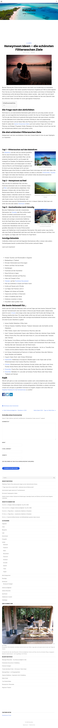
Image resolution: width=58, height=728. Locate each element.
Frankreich (5, 547)
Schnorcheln (46, 172)
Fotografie (4, 539)
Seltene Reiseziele (6, 590)
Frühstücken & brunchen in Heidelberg (10, 663)
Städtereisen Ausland (7, 597)
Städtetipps (4, 600)
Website (4, 455)
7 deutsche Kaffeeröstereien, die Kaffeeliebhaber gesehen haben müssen (23, 517)
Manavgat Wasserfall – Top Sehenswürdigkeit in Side (14, 659)
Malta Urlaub (5, 678)
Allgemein (29, 43)
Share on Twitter (7, 394)
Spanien (5, 565)
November (8, 369)
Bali (5, 188)
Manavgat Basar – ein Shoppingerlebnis (11, 672)
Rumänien (5, 559)
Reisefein (29, 10)
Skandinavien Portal (6, 715)
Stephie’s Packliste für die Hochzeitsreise (14, 390)
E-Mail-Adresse (6, 448)
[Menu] (1, 1)
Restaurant (4, 581)
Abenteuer (21, 203)
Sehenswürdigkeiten (6, 587)
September (8, 359)
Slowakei (5, 562)
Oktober (7, 364)
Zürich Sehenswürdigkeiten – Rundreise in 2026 (15, 410)
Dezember (8, 372)
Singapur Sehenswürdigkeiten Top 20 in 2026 (18, 504)
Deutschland (5, 536)
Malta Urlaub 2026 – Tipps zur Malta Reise (44, 410)
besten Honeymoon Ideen (21, 124)
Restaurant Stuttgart (8, 584)
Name (4, 442)
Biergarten (4, 530)
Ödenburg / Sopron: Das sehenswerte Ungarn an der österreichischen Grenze (19, 484)
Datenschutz (32, 725)
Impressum (25, 725)
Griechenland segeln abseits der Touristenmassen (13, 490)
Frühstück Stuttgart (6, 666)
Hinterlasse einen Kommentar (11, 406)
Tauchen (52, 172)
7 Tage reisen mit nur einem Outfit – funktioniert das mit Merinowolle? (18, 487)
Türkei (4, 568)
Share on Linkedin (11, 394)
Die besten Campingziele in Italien (9, 493)
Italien (4, 550)
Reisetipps (4, 578)
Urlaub (13, 313)
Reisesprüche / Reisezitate (8, 684)
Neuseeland (6, 553)
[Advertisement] (29, 30)
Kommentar (5, 421)
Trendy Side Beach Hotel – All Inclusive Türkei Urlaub (14, 669)
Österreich (5, 556)
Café (3, 533)
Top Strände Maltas (6, 681)
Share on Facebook (3, 394)
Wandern (7, 281)
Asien (3, 527)
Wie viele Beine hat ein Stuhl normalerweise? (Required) (18, 461)
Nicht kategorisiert (6, 575)
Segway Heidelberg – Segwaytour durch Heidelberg (14, 675)
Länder (3, 542)
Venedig (14, 212)
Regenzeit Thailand (6, 687)
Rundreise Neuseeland (21, 281)
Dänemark (5, 544)
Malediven (7, 152)
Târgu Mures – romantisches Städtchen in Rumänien (19, 511)
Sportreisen (4, 594)
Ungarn (5, 571)
